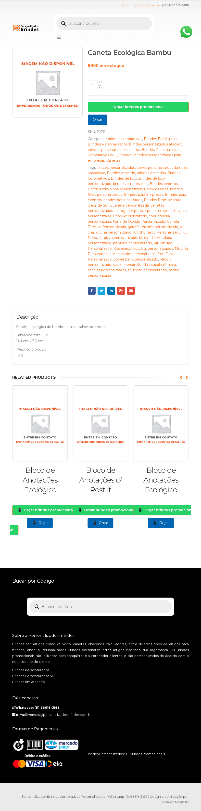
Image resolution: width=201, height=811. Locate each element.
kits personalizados (157, 248)
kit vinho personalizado (132, 243)
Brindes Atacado (121, 173)
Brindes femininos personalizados (116, 189)
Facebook (92, 291)
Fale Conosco (152, 5)
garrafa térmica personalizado (153, 227)
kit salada (147, 237)
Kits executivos (126, 248)
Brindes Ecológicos (160, 139)
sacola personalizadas (131, 264)
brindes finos (157, 189)
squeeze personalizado (147, 270)
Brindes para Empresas (143, 194)
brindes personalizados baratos (114, 149)
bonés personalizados (155, 167)
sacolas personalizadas (107, 270)
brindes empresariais (130, 184)
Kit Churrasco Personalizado (157, 232)
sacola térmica (163, 264)
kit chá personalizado (113, 232)
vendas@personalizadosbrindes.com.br (60, 715)
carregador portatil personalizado (142, 211)
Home (125, 5)
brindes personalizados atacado (156, 144)
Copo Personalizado (130, 216)
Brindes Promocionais (162, 200)
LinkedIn (111, 291)
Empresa (136, 5)
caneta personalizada (131, 205)
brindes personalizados (122, 200)
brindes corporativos (125, 139)
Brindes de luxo (124, 178)
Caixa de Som (99, 205)
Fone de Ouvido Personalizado (139, 221)
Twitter (101, 291)
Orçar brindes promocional (138, 107)
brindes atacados (151, 173)
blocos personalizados (116, 167)
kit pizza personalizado (118, 237)
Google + (121, 291)
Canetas (113, 160)
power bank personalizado (135, 259)
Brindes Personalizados (107, 144)
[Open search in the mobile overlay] (104, 23)
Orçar (97, 119)
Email (131, 291)
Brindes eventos (164, 184)
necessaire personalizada (134, 254)
